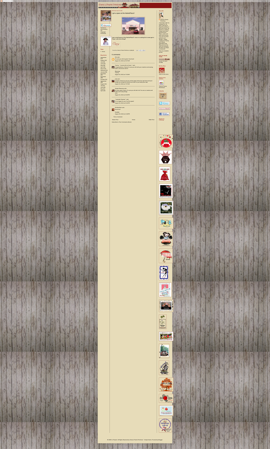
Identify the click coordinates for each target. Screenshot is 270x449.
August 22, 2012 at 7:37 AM (122, 84)
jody (116, 79)
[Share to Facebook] (143, 50)
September (103, 57)
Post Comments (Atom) (125, 122)
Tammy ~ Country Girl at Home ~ (123, 65)
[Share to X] (142, 50)
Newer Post (115, 119)
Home (133, 119)
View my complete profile (164, 51)
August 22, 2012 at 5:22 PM (122, 103)
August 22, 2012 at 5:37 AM (122, 61)
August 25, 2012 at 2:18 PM (122, 114)
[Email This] (139, 50)
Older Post (151, 119)
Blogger (160, 439)
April (102, 67)
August (102, 60)
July (102, 62)
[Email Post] (137, 50)
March (102, 68)
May (102, 65)
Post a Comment (118, 117)
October (103, 79)
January (103, 72)
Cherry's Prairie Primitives (123, 50)
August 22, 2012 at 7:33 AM (122, 74)
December (103, 73)
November (103, 76)
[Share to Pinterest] (144, 50)
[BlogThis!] (140, 50)
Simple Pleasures (119, 88)
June (102, 63)
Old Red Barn (118, 107)
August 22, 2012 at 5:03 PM (122, 95)
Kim (116, 57)
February (103, 70)
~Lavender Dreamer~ (120, 99)
